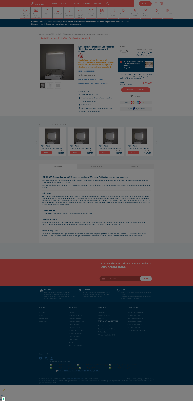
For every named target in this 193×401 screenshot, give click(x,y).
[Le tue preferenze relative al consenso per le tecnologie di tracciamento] (3, 399)
